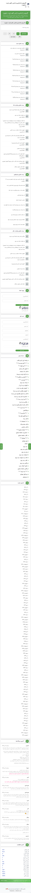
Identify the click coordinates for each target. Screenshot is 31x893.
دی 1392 (26, 713)
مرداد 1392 (25, 725)
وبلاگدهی (25, 410)
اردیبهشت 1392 (24, 732)
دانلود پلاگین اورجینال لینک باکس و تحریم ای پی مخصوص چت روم (15, 258)
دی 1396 (26, 600)
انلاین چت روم (24, 449)
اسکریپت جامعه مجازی (22, 432)
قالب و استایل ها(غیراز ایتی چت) (19, 394)
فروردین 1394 (25, 677)
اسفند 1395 (25, 622)
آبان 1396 (26, 603)
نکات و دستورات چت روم (21, 457)
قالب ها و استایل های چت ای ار (20, 405)
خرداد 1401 (26, 504)
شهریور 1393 (25, 694)
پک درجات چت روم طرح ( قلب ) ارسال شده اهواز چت (14, 205)
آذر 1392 (26, 716)
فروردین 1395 (25, 648)
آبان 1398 (26, 550)
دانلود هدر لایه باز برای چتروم (19, 224)
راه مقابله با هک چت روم (20, 241)
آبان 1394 (26, 660)
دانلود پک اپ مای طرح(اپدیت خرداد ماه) (17, 190)
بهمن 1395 (25, 624)
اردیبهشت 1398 (24, 564)
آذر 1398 (26, 547)
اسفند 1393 (25, 680)
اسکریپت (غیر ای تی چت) (21, 396)
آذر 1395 (26, 629)
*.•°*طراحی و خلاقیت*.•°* (21, 377)
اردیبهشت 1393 (24, 704)
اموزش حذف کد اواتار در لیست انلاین (17, 253)
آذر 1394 (26, 658)
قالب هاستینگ (24, 424)
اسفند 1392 (25, 708)
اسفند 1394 (25, 651)
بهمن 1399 (25, 518)
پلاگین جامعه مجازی (23, 469)
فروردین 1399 (25, 537)
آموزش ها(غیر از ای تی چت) (20, 391)
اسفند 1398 (25, 540)
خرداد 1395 (25, 643)
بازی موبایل (25, 441)
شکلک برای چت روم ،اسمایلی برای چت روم (16, 219)
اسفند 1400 (25, 506)
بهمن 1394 (25, 653)
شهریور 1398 (25, 554)
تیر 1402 (26, 501)
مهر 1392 (26, 720)
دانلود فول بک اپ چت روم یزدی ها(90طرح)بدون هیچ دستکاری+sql (14, 273)
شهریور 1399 (25, 528)
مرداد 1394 (25, 667)
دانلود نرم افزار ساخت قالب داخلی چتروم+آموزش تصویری (13, 279)
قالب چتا (25, 419)
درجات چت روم (24, 382)
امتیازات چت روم (23, 455)
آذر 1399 (26, 523)
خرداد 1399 (25, 533)
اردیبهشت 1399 (24, 535)
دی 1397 (26, 574)
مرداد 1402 (25, 499)
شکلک (26, 444)
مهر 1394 (26, 663)
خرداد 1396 (25, 615)
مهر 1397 (26, 581)
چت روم (25, 446)
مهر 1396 (26, 605)
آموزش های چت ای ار (22, 388)
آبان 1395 (26, 631)
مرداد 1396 (25, 610)
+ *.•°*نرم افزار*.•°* (23, 366)
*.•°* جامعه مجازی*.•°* (22, 430)
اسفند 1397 (25, 569)
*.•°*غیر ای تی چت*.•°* (22, 399)
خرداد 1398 (25, 562)
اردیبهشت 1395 (24, 646)
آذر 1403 (26, 494)
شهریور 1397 (25, 583)
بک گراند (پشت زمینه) (22, 374)
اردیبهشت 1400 (24, 513)
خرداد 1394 (25, 672)
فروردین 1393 (25, 706)
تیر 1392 (26, 728)
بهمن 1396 (25, 598)
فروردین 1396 (25, 619)
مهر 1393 (26, 692)
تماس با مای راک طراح (20, 200)
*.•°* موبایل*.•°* (24, 438)
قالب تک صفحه (24, 371)
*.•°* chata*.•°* (24, 421)
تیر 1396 (26, 612)
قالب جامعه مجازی (23, 435)
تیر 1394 (26, 670)
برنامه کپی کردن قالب (22, 360)
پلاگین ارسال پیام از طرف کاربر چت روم (17, 236)
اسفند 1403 (25, 492)
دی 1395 (26, 627)
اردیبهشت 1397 (24, 590)
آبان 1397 (26, 578)
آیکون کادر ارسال (23, 369)
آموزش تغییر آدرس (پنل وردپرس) (18, 264)
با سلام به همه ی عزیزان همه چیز (18, 214)
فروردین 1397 (25, 593)
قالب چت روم (24, 460)
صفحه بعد (13, 36)
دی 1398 (26, 545)
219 (19, 36)
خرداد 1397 (25, 588)
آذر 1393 (26, 687)
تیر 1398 (26, 559)
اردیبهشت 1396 (24, 617)
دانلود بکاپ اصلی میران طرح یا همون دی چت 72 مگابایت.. (15, 180)
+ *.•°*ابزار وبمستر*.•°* (22, 363)
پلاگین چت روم (24, 463)
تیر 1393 (26, 699)
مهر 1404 (26, 489)
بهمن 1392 (25, 711)
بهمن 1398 (25, 542)
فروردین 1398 (25, 566)
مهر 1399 (26, 525)
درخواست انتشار (4, 880)
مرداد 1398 (25, 557)
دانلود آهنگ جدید (23, 466)
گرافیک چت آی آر (23, 385)
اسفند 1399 (25, 516)
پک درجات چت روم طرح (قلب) (19, 209)
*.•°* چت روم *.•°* (23, 471)
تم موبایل (25, 477)
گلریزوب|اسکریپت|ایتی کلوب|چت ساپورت (16, 4)
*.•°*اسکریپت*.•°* (23, 413)
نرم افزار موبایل (24, 474)
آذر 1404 (26, 487)
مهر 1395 (26, 634)
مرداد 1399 (25, 530)
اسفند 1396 (25, 595)
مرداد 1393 (25, 696)
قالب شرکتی (25, 427)
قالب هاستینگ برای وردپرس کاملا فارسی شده (16, 185)
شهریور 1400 (25, 509)
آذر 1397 (26, 576)
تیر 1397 (26, 586)
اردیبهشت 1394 (24, 675)
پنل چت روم (25, 452)
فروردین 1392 (25, 735)
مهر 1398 (26, 552)
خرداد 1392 (25, 730)
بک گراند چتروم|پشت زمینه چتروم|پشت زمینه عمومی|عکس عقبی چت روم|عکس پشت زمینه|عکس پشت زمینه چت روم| (14, 247)
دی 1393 (26, 684)
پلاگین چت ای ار (23, 402)
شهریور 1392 (25, 723)
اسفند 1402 (25, 497)
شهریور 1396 (25, 607)
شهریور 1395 (25, 636)
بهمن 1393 (25, 682)
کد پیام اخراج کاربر (21, 195)
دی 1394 (26, 655)
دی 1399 (26, 521)
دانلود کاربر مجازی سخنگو (20, 284)
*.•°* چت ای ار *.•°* (23, 408)
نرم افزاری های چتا (23, 416)
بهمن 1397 (25, 571)
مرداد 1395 (25, 639)
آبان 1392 (26, 718)
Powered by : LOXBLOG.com (15, 891)
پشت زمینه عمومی (21, 268)
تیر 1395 (26, 641)
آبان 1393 (26, 689)
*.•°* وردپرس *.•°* (23, 380)
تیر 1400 (26, 511)
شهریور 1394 (25, 665)
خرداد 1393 (25, 701)
